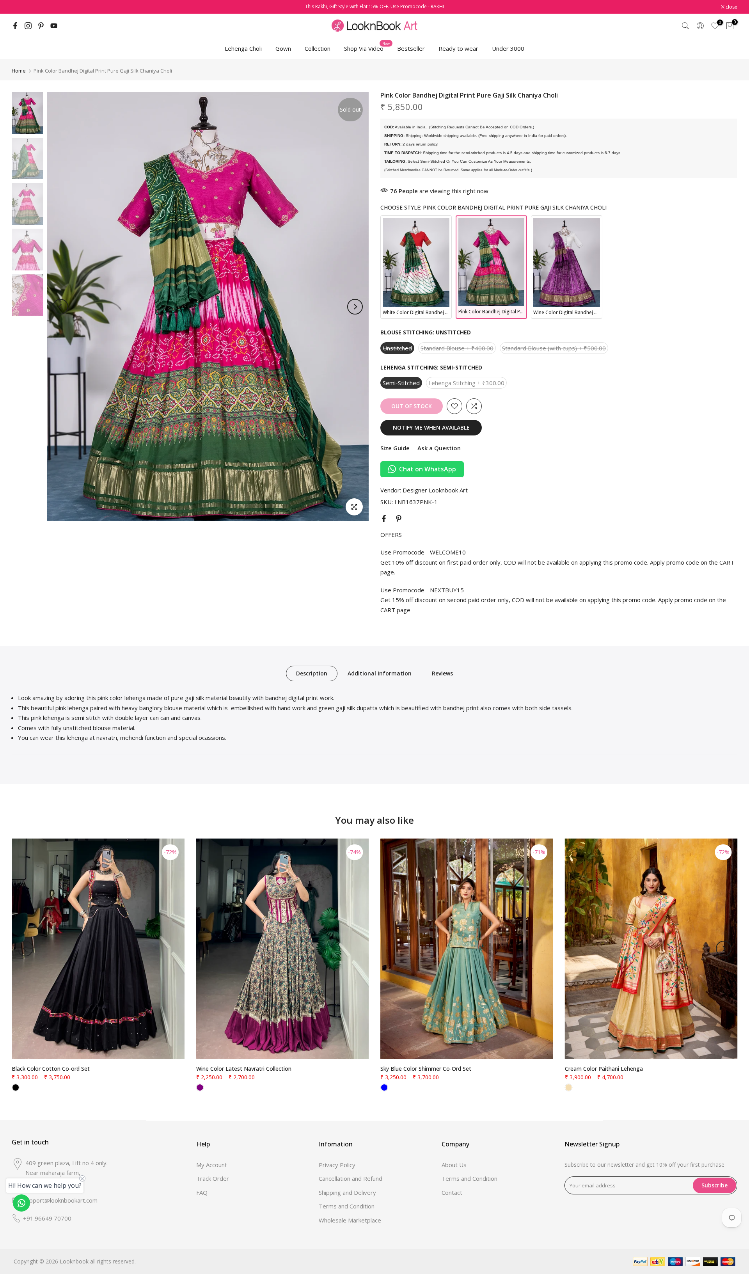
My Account (211, 1165)
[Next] (355, 307)
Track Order (212, 1178)
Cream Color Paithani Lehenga (604, 1068)
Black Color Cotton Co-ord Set (51, 1068)
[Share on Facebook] (383, 518)
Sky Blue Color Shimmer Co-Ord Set (425, 1068)
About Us (454, 1165)
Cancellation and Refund (350, 1178)
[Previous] (60, 307)
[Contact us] (21, 1203)
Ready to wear (458, 48)
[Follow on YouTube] (53, 25)
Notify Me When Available (431, 427)
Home (19, 70)
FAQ (202, 1192)
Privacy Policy (337, 1165)
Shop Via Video (367, 48)
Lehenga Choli (243, 48)
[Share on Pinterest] (398, 518)
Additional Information (380, 673)
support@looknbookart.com (60, 1200)
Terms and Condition (346, 1206)
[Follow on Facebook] (15, 25)
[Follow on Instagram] (28, 25)
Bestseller (411, 48)
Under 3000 (508, 48)
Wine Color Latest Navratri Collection (243, 1068)
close (21, 7)
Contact (452, 1192)
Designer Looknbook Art (435, 490)
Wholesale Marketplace (350, 1220)
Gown (283, 48)
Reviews (442, 673)
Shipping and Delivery (347, 1192)
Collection (317, 48)
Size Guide (395, 448)
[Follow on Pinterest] (40, 25)
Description (311, 673)
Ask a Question (439, 448)
